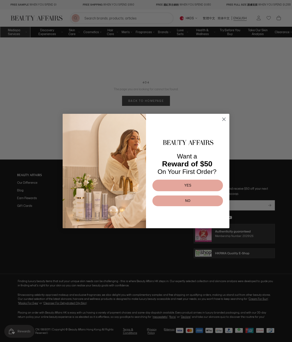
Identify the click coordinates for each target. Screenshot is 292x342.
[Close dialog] (224, 119)
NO (187, 201)
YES (187, 185)
